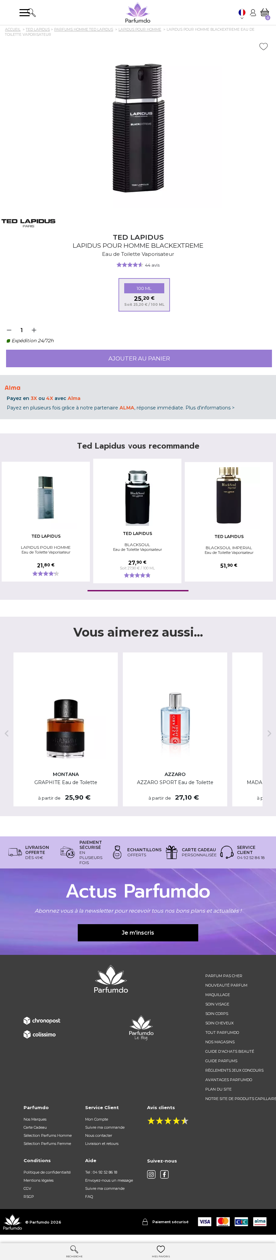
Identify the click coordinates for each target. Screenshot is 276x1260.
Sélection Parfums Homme (48, 1135)
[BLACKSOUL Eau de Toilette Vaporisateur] (137, 495)
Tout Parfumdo (222, 1032)
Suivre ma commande (105, 1127)
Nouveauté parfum (226, 985)
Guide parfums (221, 1060)
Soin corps (216, 1013)
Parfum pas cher (223, 975)
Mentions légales (39, 1180)
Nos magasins (220, 1042)
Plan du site (218, 1089)
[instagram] (151, 1174)
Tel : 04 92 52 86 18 (101, 1172)
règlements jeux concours (234, 1070)
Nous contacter (98, 1135)
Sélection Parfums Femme (47, 1143)
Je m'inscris (138, 933)
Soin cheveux (219, 1023)
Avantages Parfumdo (228, 1079)
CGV (27, 1188)
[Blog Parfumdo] (141, 1027)
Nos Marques (35, 1119)
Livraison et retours (101, 1143)
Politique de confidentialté (47, 1172)
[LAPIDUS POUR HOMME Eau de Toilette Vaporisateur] (46, 498)
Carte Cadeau (35, 1127)
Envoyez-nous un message (109, 1180)
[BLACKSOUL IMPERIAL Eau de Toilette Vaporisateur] (229, 498)
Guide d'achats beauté (229, 1051)
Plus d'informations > (210, 408)
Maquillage (217, 994)
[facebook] (164, 1174)
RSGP (29, 1196)
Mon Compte (96, 1119)
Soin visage (217, 1004)
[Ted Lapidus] (28, 223)
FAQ (89, 1196)
